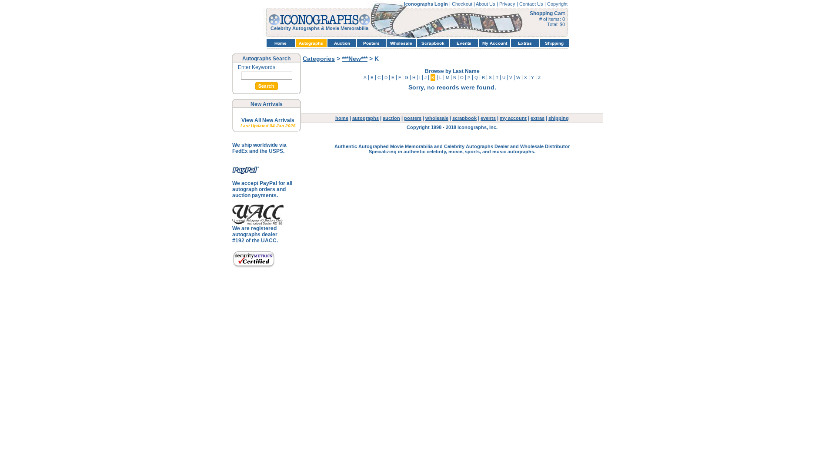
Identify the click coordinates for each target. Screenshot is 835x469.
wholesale (436, 118)
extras (537, 118)
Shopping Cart (547, 13)
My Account (494, 43)
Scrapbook (432, 43)
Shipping (554, 43)
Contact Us (531, 4)
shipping (558, 118)
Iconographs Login (426, 4)
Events (464, 43)
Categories (319, 58)
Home (280, 43)
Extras (525, 43)
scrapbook (464, 118)
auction (391, 118)
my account (513, 118)
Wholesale (401, 43)
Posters (371, 43)
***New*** (354, 58)
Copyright (557, 4)
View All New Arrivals (267, 120)
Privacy (508, 4)
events (488, 118)
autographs (365, 118)
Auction (342, 43)
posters (412, 118)
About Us (486, 4)
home (341, 118)
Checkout (463, 4)
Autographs (311, 43)
